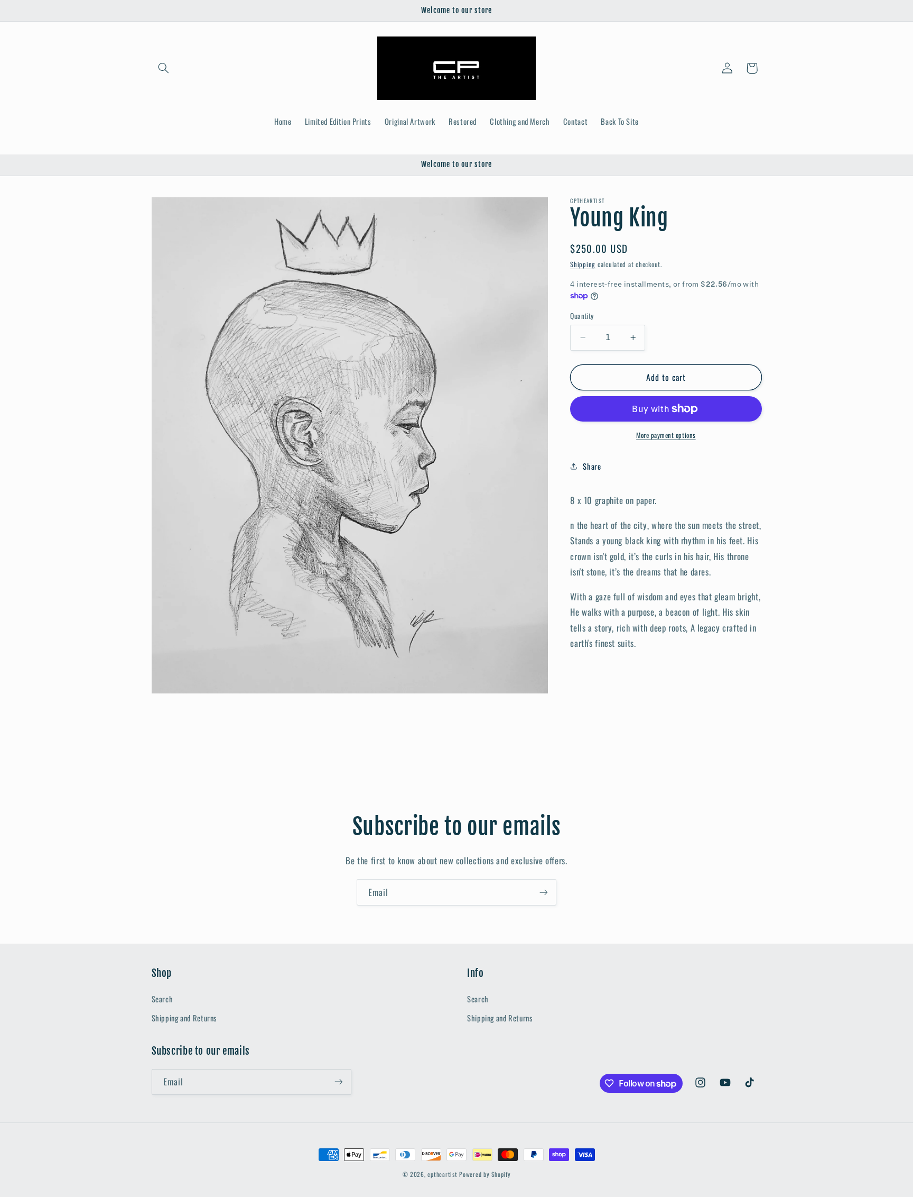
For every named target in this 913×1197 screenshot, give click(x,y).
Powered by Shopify (484, 1173)
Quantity (581, 315)
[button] (164, 68)
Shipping (582, 264)
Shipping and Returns (185, 1018)
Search (162, 998)
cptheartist (442, 1173)
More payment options (666, 435)
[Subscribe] (544, 892)
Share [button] (592, 466)
